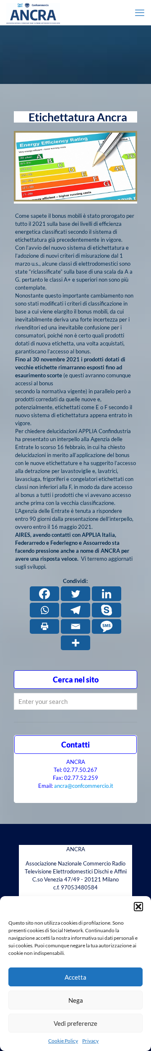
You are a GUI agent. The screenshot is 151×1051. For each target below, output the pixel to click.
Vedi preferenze (75, 1023)
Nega (75, 1000)
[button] (138, 906)
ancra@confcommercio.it (83, 785)
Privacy (90, 1041)
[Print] (44, 626)
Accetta (75, 977)
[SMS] (106, 626)
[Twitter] (75, 593)
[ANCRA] (33, 12)
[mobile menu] (140, 12)
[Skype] (106, 610)
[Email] (75, 626)
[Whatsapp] (44, 610)
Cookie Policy (63, 1041)
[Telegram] (75, 610)
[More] (75, 642)
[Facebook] (44, 593)
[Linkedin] (106, 593)
